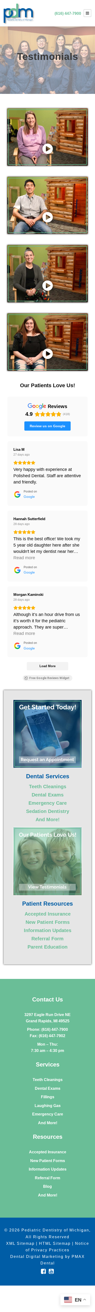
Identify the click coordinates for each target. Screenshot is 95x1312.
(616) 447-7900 (68, 13)
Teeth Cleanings (47, 786)
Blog (47, 1186)
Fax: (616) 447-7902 (47, 1036)
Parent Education (47, 947)
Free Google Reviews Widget (49, 678)
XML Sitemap (20, 1243)
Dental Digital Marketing (37, 1257)
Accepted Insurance (48, 914)
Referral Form (47, 938)
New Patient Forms (48, 922)
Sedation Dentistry (47, 811)
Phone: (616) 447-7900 (47, 1029)
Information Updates (47, 930)
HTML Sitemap (55, 1243)
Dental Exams (48, 794)
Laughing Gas (48, 1106)
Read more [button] (24, 557)
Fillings (47, 1097)
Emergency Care (47, 803)
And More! (48, 819)
